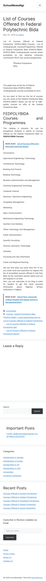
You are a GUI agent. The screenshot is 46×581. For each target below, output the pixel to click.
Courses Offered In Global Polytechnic (19, 504)
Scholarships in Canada (13, 457)
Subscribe (10, 537)
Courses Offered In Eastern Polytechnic (20, 494)
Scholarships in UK (11, 465)
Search (6, 407)
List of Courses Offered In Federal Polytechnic (23, 321)
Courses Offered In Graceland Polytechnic (21, 501)
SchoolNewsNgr (13, 5)
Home (5, 550)
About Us (7, 557)
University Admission (12, 476)
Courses (9, 314)
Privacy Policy (9, 554)
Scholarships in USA (12, 468)
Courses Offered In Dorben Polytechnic (20, 497)
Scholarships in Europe (13, 461)
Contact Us (8, 561)
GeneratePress (37, 578)
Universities (11, 311)
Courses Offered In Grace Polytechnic (19, 508)
